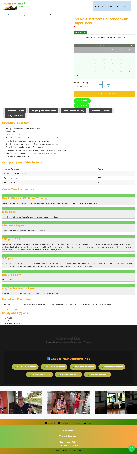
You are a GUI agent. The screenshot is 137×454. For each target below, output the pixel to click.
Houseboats (99, 6)
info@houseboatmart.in (68, 445)
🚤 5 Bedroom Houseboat (39, 374)
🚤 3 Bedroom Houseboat (83, 366)
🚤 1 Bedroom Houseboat (25, 366)
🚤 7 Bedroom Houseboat (97, 374)
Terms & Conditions (68, 436)
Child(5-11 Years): (81, 86)
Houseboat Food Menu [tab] (100, 110)
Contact (126, 6)
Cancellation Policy (68, 442)
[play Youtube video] (21, 402)
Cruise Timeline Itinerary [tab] (73, 110)
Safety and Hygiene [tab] (15, 116)
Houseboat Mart (76, 450)
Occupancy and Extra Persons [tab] (43, 110)
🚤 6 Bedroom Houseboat (68, 374)
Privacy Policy (68, 430)
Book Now (82, 101)
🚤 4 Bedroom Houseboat (112, 366)
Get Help (83, 106)
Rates (110, 6)
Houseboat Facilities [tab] (15, 110)
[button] (134, 6)
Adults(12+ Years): (81, 83)
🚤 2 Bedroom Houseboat (54, 366)
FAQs (117, 6)
